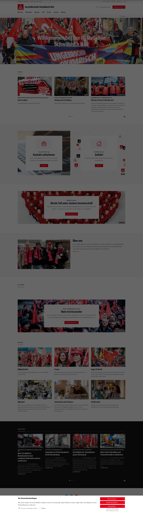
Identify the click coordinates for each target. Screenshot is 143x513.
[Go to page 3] (73, 117)
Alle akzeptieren (111, 499)
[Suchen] (97, 7)
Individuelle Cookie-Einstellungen (112, 509)
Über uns (75, 251)
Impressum (117, 510)
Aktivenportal (20, 1)
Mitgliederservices (71, 322)
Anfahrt (108, 1)
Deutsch (118, 1)
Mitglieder (26, 1)
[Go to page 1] (70, 117)
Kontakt (104, 1)
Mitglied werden (118, 7)
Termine (56, 12)
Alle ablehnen (112, 506)
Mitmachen (28, 12)
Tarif (43, 12)
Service (49, 12)
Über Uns (20, 12)
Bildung (63, 12)
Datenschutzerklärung (110, 510)
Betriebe (36, 12)
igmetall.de (113, 1)
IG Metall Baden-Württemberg (36, 1)
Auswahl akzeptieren (111, 502)
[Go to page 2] (71, 117)
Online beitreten (71, 214)
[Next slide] (124, 117)
